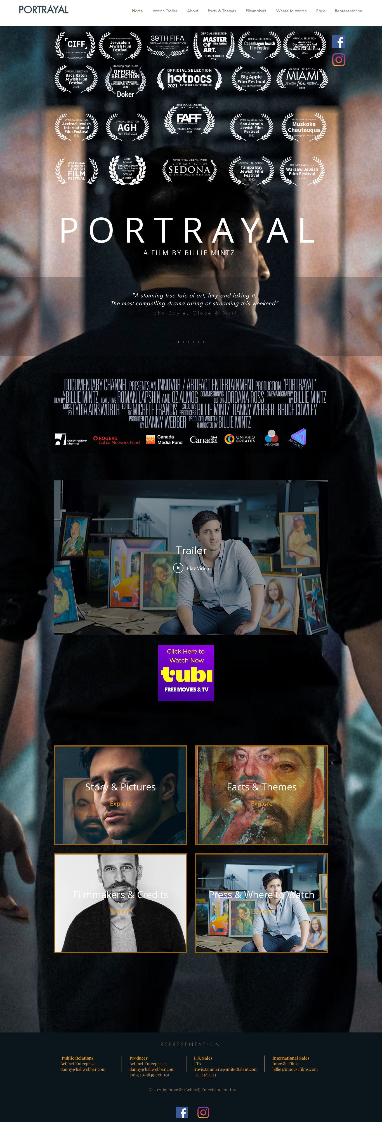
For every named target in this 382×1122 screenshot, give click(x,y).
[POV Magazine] (203, 342)
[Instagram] (338, 59)
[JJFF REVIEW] (193, 342)
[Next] (351, 316)
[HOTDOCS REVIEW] (198, 342)
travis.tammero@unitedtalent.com (226, 1069)
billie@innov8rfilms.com (295, 1069)
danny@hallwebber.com (82, 1069)
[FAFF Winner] (183, 342)
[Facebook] (338, 41)
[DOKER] (188, 342)
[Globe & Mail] (178, 342)
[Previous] (30, 316)
